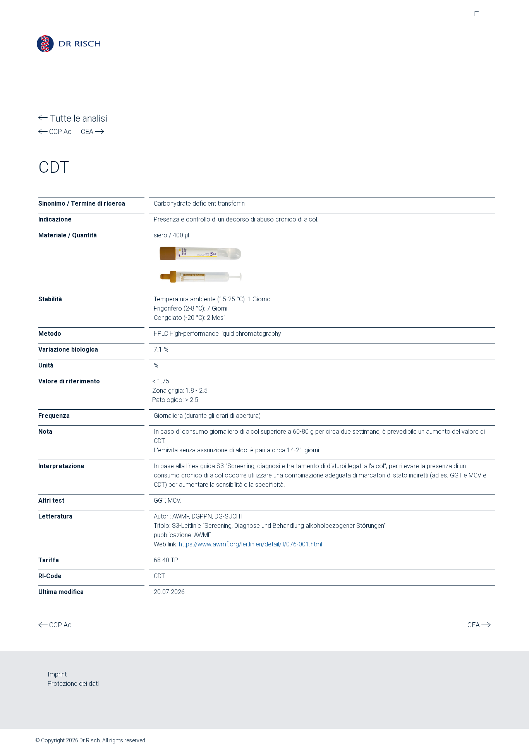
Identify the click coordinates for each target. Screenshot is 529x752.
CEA (88, 132)
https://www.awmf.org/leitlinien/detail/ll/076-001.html (250, 544)
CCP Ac (60, 132)
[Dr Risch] (68, 43)
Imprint (57, 674)
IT (476, 13)
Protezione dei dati (73, 683)
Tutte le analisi (77, 118)
